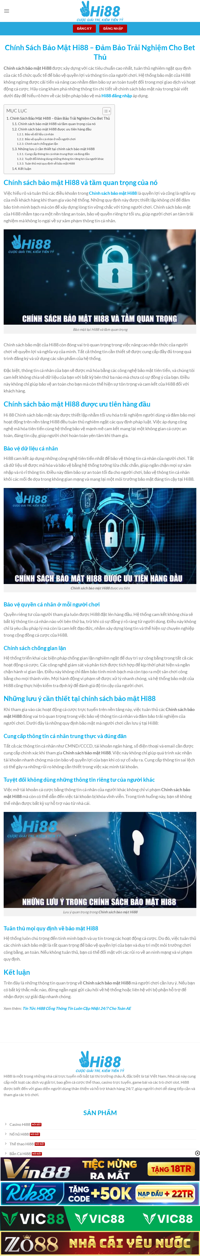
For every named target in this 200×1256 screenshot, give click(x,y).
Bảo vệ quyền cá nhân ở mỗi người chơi (50, 139)
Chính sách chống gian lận (41, 144)
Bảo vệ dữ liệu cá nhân (39, 134)
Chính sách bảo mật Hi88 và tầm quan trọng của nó (57, 124)
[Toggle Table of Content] (104, 111)
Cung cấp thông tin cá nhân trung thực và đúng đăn (57, 154)
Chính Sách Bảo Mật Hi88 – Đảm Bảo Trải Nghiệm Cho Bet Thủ (60, 118)
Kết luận (24, 168)
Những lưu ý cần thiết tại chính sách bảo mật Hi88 (56, 149)
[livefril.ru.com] (100, 11)
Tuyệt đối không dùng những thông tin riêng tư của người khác (64, 159)
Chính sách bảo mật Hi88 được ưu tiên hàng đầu (54, 129)
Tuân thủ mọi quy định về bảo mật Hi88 (50, 163)
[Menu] (7, 11)
